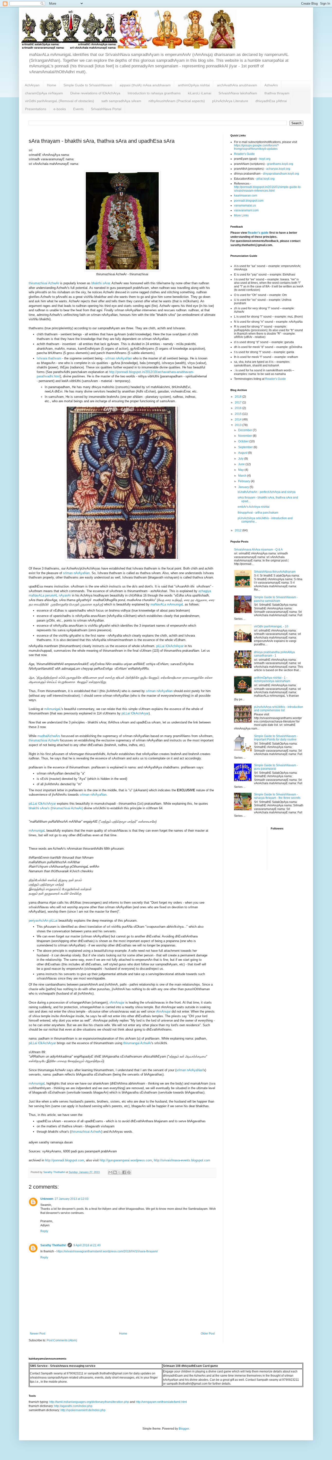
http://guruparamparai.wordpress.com (126, 1160)
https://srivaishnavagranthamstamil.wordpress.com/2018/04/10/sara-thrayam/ (107, 1251)
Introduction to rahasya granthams (154, 93)
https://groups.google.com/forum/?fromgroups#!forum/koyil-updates (256, 147)
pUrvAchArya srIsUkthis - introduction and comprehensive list (278, 708)
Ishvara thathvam (49, 358)
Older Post (208, 1333)
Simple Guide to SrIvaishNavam (87, 85)
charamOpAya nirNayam (44, 93)
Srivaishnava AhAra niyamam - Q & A (258, 549)
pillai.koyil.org (265, 178)
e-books (59, 109)
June (241, 464)
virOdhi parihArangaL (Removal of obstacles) (59, 101)
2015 (238, 414)
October (243, 441)
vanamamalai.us (245, 205)
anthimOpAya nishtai (194, 85)
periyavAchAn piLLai (43, 920)
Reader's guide (258, 232)
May (241, 470)
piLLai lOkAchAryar (169, 646)
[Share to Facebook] (124, 1172)
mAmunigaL (52, 709)
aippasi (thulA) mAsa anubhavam (145, 85)
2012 (238, 530)
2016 (238, 408)
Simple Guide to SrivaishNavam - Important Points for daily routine (276, 737)
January (244, 487)
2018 (238, 396)
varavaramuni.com (246, 210)
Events (78, 109)
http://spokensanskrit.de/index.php (83, 1410)
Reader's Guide (244, 154)
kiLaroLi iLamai (199, 93)
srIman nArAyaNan (118, 358)
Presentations (35, 109)
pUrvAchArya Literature (230, 101)
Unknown (46, 1199)
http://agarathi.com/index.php (73, 1406)
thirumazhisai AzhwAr (44, 283)
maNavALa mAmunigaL (167, 604)
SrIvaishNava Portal (106, 109)
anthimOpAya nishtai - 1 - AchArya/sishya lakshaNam (272, 679)
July (241, 458)
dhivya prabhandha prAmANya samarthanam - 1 (274, 653)
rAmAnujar (117, 1002)
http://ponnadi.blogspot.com (64, 1160)
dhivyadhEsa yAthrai (271, 101)
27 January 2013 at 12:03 (71, 1199)
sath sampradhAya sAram (121, 101)
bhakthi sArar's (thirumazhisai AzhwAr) (56, 808)
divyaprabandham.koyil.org (281, 173)
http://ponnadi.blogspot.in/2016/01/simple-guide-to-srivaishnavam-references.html (267, 188)
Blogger (184, 1428)
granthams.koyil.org (280, 164)
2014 (238, 419)
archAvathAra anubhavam (237, 85)
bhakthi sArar (100, 283)
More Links (241, 215)
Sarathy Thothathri (53, 1245)
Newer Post (37, 1333)
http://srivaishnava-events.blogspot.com (182, 1160)
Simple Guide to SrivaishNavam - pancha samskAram (276, 599)
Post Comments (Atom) (62, 1340)
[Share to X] (119, 1172)
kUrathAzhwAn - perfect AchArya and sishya (267, 492)
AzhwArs (271, 85)
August (243, 452)
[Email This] (110, 1172)
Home (51, 85)
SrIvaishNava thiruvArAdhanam (275, 571)
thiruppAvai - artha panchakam (258, 512)
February (244, 481)
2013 (238, 425)
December (245, 430)
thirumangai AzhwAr (137, 1043)
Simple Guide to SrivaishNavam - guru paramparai (276, 767)
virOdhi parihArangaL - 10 (271, 626)
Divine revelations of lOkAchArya (95, 93)
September (245, 447)
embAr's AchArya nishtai (254, 506)
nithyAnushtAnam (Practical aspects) (177, 101)
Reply (44, 1231)
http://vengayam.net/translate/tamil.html (161, 1402)
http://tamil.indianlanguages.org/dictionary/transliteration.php (89, 1402)
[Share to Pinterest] (128, 1172)
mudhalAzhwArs (48, 736)
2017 (238, 402)
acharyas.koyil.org (278, 168)
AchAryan (32, 85)
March (242, 475)
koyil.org (265, 158)
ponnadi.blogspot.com (248, 200)
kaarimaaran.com (245, 195)
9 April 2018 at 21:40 (87, 1245)
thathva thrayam (276, 93)
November (245, 435)
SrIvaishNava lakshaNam (237, 93)
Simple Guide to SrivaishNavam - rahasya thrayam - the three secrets (277, 796)
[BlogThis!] (115, 1172)
